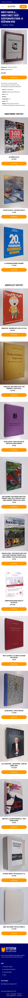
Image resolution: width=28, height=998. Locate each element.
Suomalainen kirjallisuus (9, 969)
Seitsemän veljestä (8, 966)
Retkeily (11, 25)
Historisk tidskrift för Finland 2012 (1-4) (14, 873)
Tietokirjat (5, 25)
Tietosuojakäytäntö (11, 995)
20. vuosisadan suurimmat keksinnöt (14, 263)
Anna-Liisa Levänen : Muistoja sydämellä (14, 927)
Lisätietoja (14, 77)
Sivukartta (19, 995)
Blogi (4, 975)
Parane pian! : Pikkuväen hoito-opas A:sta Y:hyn (14, 328)
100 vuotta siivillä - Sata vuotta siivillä (14, 210)
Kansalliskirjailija (7, 972)
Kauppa (23, 6)
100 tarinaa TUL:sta (14, 157)
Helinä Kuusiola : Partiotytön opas (14, 710)
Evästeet (19, 994)
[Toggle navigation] (2, 6)
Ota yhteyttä (13, 994)
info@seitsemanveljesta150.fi (6, 1)
